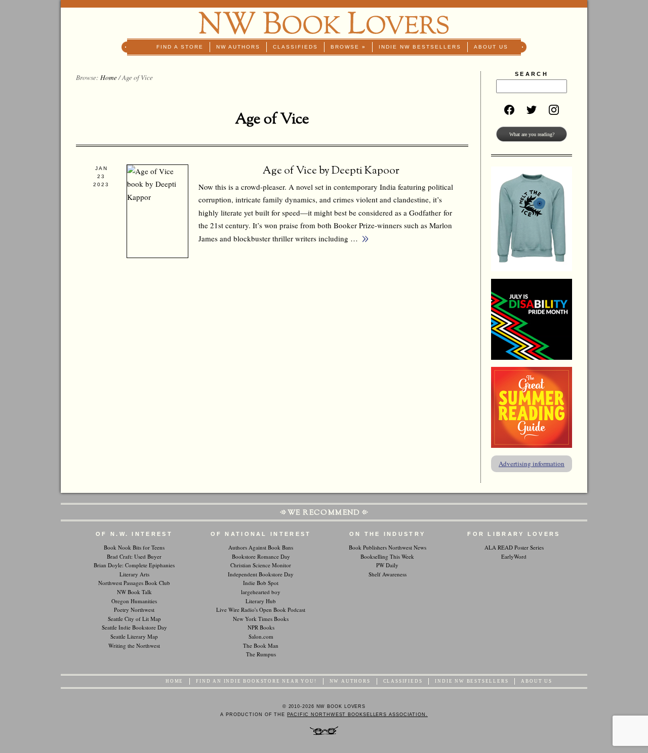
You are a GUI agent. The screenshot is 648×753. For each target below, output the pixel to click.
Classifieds (295, 47)
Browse (348, 47)
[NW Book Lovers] (324, 23)
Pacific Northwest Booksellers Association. (357, 714)
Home (108, 77)
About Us (491, 47)
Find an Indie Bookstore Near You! (256, 681)
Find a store (180, 47)
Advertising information (531, 463)
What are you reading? (531, 134)
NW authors (238, 47)
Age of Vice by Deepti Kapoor (331, 171)
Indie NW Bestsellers (420, 47)
